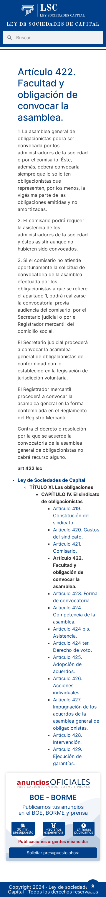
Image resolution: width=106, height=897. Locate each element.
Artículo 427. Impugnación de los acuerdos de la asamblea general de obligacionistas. (76, 714)
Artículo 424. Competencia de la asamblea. (74, 615)
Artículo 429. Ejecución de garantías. (67, 756)
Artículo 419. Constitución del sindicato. (71, 515)
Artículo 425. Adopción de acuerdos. (67, 664)
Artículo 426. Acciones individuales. (67, 685)
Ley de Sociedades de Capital (51, 480)
